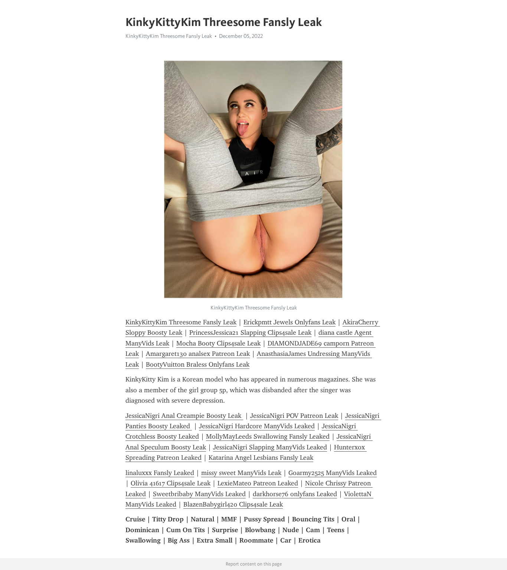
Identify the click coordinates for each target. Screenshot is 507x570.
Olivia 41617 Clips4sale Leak (170, 483)
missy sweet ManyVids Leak (241, 473)
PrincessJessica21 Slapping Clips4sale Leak (250, 332)
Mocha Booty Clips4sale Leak (218, 343)
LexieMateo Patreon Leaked (257, 483)
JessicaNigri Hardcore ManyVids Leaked (257, 426)
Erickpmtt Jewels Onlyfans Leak (289, 322)
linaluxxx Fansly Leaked (159, 473)
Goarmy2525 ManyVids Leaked (332, 473)
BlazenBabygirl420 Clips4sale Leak (233, 504)
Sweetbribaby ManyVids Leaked (199, 494)
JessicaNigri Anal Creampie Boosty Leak (184, 416)
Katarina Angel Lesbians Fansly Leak (261, 457)
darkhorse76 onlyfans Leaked (295, 494)
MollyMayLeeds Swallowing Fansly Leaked (268, 436)
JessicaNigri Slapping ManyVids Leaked (270, 447)
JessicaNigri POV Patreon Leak (294, 416)
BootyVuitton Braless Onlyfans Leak (197, 364)
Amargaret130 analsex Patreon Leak (198, 354)
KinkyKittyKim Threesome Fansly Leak (168, 36)
